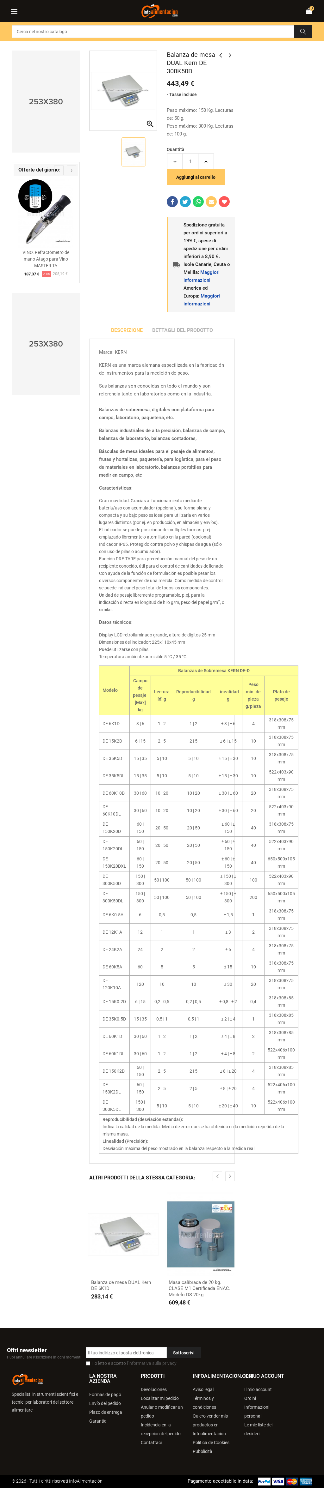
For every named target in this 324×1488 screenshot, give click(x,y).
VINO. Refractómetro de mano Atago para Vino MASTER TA (45, 259)
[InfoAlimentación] (27, 1379)
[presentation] (59, 170)
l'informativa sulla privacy (152, 1363)
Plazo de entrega (105, 1412)
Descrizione (127, 330)
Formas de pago (105, 1394)
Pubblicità (202, 1451)
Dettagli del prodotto (182, 330)
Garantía (98, 1421)
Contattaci (151, 1442)
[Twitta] (185, 201)
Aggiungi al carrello (195, 177)
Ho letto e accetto (134, 1363)
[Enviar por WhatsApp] (198, 201)
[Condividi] (172, 201)
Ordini (250, 1398)
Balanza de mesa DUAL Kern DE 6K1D (121, 1286)
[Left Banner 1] (46, 102)
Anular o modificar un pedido (162, 1412)
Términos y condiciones (204, 1403)
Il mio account (258, 1389)
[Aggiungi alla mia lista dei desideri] (224, 201)
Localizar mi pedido (160, 1398)
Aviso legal (203, 1389)
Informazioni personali (256, 1412)
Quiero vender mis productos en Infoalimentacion (210, 1424)
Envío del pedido (105, 1403)
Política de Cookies (211, 1442)
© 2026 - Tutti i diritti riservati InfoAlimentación (57, 1481)
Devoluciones (154, 1389)
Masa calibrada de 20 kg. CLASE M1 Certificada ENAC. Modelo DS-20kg (199, 1289)
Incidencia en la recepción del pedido (161, 1429)
